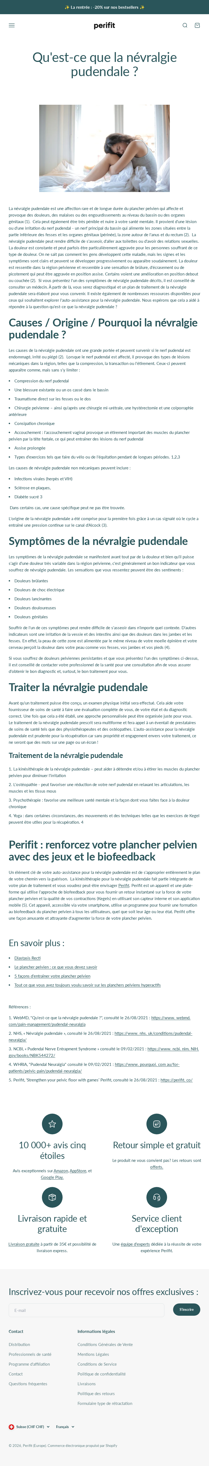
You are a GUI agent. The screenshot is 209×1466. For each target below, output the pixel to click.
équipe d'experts (135, 1244)
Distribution (19, 1344)
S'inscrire (187, 1309)
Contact (16, 1373)
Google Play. (52, 1177)
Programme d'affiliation (29, 1364)
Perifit (123, 885)
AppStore (78, 1170)
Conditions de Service (97, 1364)
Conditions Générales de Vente (105, 1344)
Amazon (61, 1170)
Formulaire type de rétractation (105, 1403)
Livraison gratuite (23, 1244)
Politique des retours (96, 1393)
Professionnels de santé (30, 1354)
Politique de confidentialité (102, 1373)
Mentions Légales (93, 1354)
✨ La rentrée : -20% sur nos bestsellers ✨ (104, 7)
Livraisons (87, 1383)
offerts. (156, 1166)
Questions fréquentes (28, 1383)
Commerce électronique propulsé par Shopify (82, 1445)
